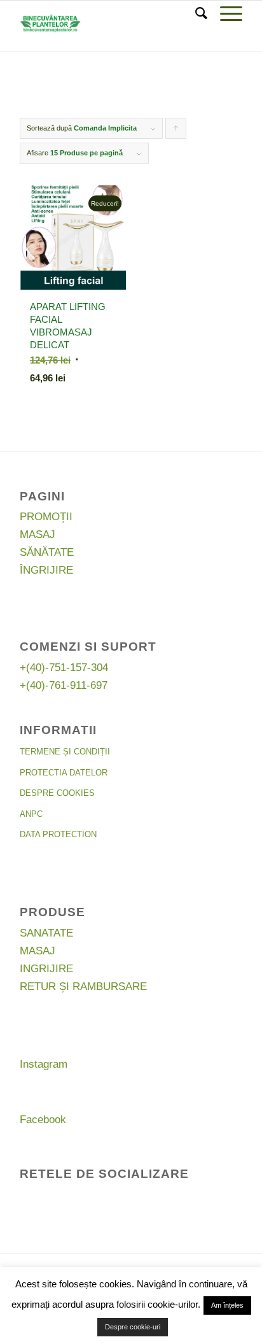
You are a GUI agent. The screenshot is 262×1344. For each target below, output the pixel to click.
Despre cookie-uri (132, 1327)
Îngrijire (46, 570)
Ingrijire (46, 969)
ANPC (31, 814)
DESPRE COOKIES (57, 793)
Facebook (43, 1120)
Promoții (46, 517)
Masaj (37, 534)
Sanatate (46, 933)
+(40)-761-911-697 (63, 685)
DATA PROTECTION (58, 834)
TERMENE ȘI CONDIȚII (65, 751)
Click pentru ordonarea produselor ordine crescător (176, 131)
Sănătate (47, 552)
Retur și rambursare (83, 986)
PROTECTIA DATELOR (63, 772)
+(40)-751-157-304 (64, 667)
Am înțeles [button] (227, 1305)
